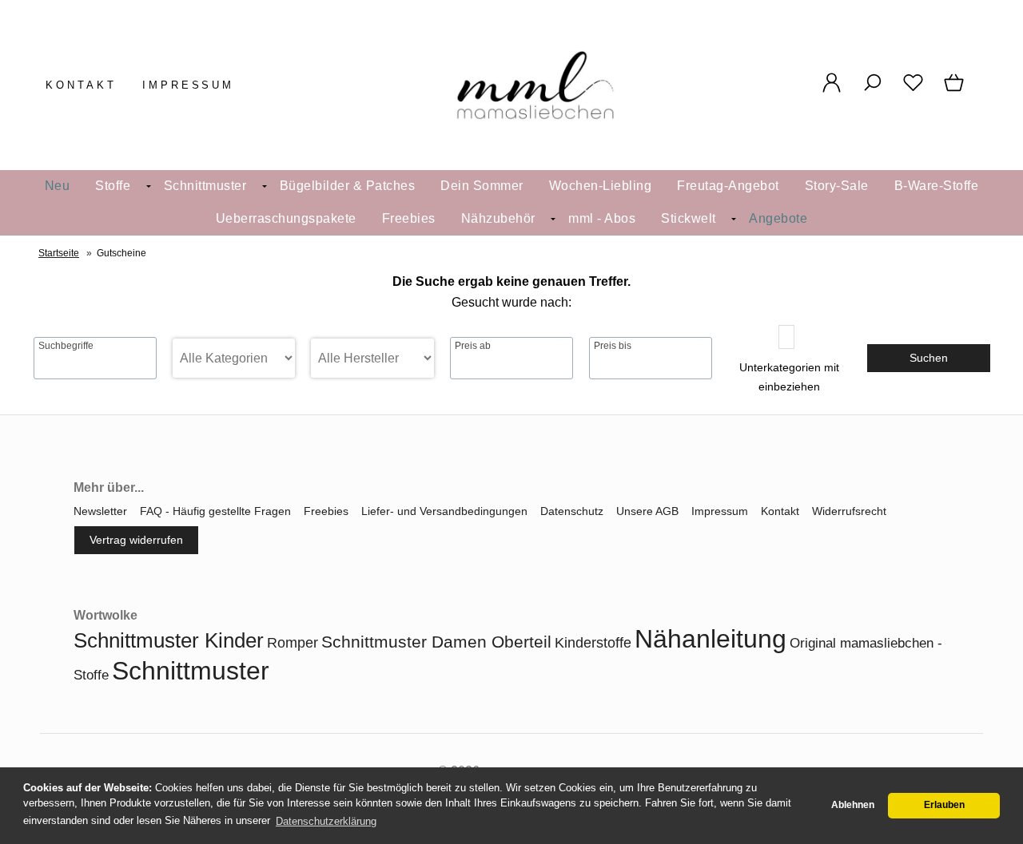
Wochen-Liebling (600, 185)
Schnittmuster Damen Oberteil (436, 641)
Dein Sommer (481, 185)
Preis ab (473, 346)
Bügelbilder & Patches (348, 185)
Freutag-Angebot (728, 185)
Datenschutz (571, 511)
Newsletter (100, 511)
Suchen (929, 357)
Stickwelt (688, 218)
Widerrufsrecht (849, 511)
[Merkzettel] (913, 91)
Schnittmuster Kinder (169, 640)
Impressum (188, 85)
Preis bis (612, 346)
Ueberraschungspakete (286, 218)
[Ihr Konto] (831, 91)
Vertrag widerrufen (136, 539)
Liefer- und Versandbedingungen (444, 511)
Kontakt (81, 85)
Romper (292, 643)
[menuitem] (57, 186)
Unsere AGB (647, 511)
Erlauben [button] (944, 805)
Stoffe (112, 185)
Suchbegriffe (66, 346)
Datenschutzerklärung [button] (326, 821)
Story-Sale (837, 185)
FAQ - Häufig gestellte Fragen (215, 511)
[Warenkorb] (955, 91)
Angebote (778, 218)
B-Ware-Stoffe (936, 185)
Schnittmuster (205, 185)
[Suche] (872, 91)
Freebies (409, 218)
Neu (57, 185)
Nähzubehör (498, 218)
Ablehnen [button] (852, 805)
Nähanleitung (710, 638)
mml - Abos (601, 218)
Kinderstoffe (593, 643)
